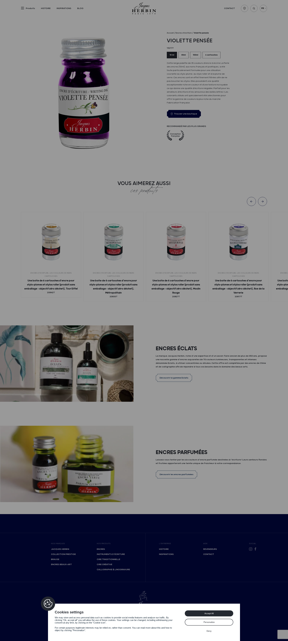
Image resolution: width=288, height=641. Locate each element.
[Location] (244, 8)
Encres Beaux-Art (61, 564)
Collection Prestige (63, 554)
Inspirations (64, 8)
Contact (229, 8)
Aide (205, 543)
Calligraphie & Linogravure (113, 569)
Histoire (46, 8)
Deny (209, 631)
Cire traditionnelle (108, 559)
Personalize (209, 622)
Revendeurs (210, 549)
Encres (101, 549)
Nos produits (104, 543)
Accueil (170, 33)
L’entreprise (165, 543)
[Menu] (22, 9)
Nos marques (58, 543)
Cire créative (104, 564)
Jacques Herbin (60, 549)
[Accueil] (144, 8)
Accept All (209, 613)
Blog (80, 8)
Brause (55, 559)
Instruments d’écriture (111, 554)
